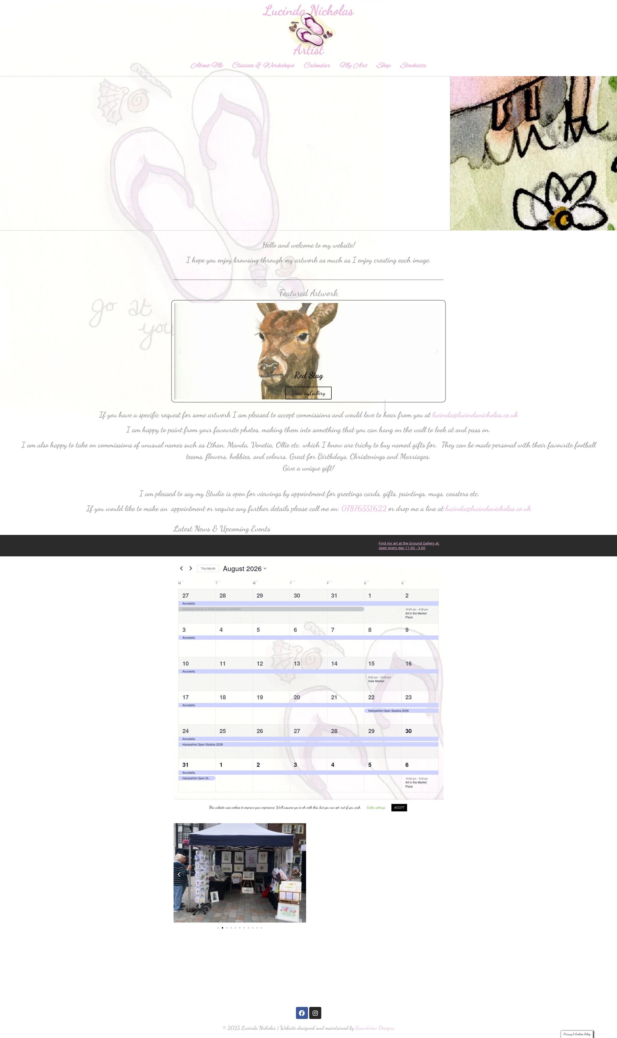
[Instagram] (315, 1013)
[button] (7, 153)
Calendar (317, 66)
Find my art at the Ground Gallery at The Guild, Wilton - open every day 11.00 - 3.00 (391, 545)
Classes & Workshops (263, 66)
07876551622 (364, 508)
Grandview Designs (374, 1028)
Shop (384, 66)
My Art (353, 66)
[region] (308, 153)
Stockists (413, 66)
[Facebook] (302, 1013)
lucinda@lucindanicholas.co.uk (475, 414)
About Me (206, 66)
